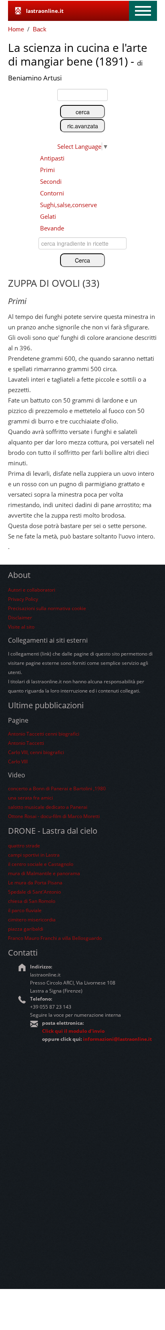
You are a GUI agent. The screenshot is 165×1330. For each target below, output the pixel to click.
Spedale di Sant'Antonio (34, 891)
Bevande (52, 228)
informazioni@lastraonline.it (117, 1039)
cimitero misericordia (32, 919)
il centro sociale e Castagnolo (40, 864)
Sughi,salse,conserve (68, 205)
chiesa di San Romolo (31, 901)
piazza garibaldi (25, 928)
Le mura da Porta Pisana (35, 882)
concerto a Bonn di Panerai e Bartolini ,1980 (57, 788)
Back (39, 29)
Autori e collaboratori (31, 589)
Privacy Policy (23, 599)
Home (16, 29)
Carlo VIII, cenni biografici (36, 752)
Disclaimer (20, 617)
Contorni (52, 193)
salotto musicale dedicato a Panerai (47, 807)
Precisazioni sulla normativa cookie (47, 608)
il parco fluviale (25, 910)
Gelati (48, 216)
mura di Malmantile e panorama (44, 873)
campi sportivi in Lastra (34, 854)
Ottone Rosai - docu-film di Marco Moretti (54, 816)
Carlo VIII (18, 761)
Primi (47, 170)
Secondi (51, 181)
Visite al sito (21, 626)
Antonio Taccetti (26, 743)
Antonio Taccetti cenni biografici (43, 733)
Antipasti (52, 158)
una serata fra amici (30, 797)
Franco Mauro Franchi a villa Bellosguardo (55, 938)
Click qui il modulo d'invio (73, 1031)
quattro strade (24, 845)
